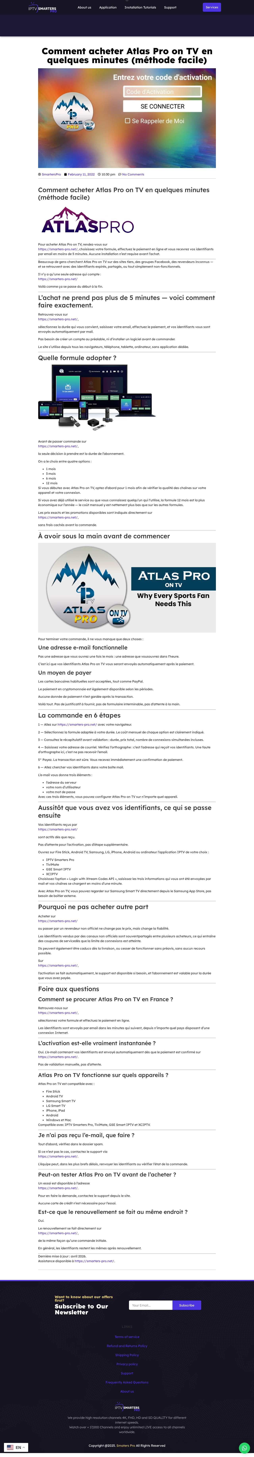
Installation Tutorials (140, 7)
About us (84, 7)
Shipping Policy (127, 1355)
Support (170, 7)
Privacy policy (127, 1364)
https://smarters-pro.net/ (58, 249)
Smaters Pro (125, 1446)
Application (108, 7)
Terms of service (127, 1337)
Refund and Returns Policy (127, 1346)
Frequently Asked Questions (127, 1382)
